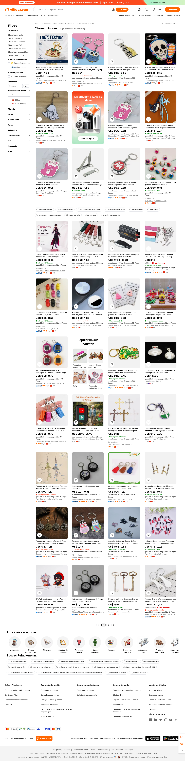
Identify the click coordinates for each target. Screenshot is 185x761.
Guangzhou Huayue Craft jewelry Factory (161, 325)
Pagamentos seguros (49, 690)
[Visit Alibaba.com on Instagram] (165, 719)
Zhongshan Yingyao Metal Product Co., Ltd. (124, 136)
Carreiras (8, 705)
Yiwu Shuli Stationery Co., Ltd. (47, 329)
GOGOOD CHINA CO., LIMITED (120, 265)
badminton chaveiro (151, 661)
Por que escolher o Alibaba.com (17, 690)
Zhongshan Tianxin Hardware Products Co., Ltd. (52, 441)
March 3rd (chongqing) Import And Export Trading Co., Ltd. (88, 439)
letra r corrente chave (18, 661)
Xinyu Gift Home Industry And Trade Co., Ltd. (124, 325)
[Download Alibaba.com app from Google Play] (171, 738)
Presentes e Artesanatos (54, 24)
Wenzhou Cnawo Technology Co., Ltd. (50, 271)
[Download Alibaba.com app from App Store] (152, 738)
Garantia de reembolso (50, 695)
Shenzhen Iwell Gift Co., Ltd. (155, 439)
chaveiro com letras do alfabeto (22, 672)
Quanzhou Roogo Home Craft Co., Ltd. (159, 80)
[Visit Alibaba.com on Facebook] (150, 719)
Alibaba (37, 24)
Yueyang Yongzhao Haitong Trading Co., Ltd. (161, 138)
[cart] (147, 10)
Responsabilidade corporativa (16, 700)
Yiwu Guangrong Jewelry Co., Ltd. (49, 499)
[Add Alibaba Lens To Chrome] (44, 738)
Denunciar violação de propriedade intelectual (126, 710)
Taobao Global (102, 750)
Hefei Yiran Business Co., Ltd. (156, 499)
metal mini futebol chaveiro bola (72, 661)
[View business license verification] (115, 757)
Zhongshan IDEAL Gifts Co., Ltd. (120, 83)
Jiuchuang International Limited (84, 265)
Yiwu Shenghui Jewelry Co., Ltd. (157, 270)
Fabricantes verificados (86, 690)
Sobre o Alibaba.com (13, 685)
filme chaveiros (131, 661)
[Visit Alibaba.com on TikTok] (175, 719)
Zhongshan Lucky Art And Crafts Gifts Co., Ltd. (124, 385)
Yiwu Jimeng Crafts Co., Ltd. (155, 201)
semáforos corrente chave (42, 667)
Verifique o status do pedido (160, 700)
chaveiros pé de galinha (117, 672)
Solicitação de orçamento (87, 695)
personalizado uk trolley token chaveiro (105, 661)
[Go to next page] (113, 625)
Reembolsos (118, 705)
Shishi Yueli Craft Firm (44, 193)
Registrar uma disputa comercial (125, 700)
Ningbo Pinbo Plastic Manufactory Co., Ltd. (88, 499)
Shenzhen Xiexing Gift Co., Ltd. (120, 499)
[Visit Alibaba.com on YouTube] (170, 719)
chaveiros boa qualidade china (107, 667)
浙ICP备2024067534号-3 (157, 757)
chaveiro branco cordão (111, 215)
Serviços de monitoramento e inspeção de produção (56, 710)
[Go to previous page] (98, 625)
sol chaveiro (91, 215)
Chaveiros (71, 24)
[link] (181, 737)
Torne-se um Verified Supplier (160, 705)
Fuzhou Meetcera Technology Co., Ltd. (51, 140)
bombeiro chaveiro (45, 209)
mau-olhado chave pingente (44, 661)
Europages (129, 750)
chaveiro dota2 (137, 209)
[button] (113, 9)
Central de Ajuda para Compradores (127, 690)
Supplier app (81, 738)
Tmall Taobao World (80, 750)
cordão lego (154, 209)
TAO (112, 750)
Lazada (92, 750)
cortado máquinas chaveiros (90, 209)
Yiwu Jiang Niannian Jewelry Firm (121, 444)
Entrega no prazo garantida (51, 700)
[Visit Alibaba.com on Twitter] (160, 719)
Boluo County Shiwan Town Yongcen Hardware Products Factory (88, 84)
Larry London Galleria (153, 381)
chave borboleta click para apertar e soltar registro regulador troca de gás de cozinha (71, 672)
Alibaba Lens (19, 738)
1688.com (66, 750)
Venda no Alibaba (155, 690)
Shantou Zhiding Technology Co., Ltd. (50, 383)
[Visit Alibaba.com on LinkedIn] (155, 719)
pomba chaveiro (74, 215)
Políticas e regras (47, 716)
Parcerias (152, 709)
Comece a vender (156, 695)
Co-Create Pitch (11, 695)
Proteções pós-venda (49, 705)
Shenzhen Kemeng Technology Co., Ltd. (51, 554)
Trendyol (119, 750)
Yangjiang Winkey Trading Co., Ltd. (85, 195)
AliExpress (57, 750)
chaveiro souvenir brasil (116, 209)
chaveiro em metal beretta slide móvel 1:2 (140, 667)
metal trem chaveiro (18, 667)
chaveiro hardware (66, 209)
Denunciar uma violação (122, 716)
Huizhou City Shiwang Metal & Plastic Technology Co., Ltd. (52, 80)
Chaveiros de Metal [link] (86, 24)
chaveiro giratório (139, 672)
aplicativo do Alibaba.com (132, 738)
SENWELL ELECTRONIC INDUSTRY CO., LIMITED (88, 325)
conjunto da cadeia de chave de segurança (74, 667)
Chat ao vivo (118, 695)
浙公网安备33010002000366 (133, 757)
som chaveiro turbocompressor (50, 215)
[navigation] (19, 324)
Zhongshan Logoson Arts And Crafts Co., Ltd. (124, 195)
